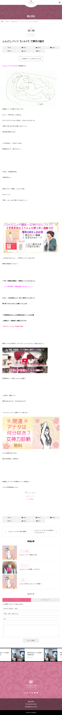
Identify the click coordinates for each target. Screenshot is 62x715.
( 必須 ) (11, 608)
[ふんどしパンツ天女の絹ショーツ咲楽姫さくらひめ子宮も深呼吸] (31, 684)
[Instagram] (24, 692)
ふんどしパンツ (24, 565)
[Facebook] (32, 692)
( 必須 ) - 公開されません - (11, 613)
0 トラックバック (45, 599)
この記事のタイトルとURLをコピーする (31, 58)
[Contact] (37, 692)
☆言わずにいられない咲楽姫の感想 (12, 326)
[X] (29, 692)
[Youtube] (35, 692)
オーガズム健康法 (25, 551)
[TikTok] (27, 692)
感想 (23, 580)
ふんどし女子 (31, 34)
